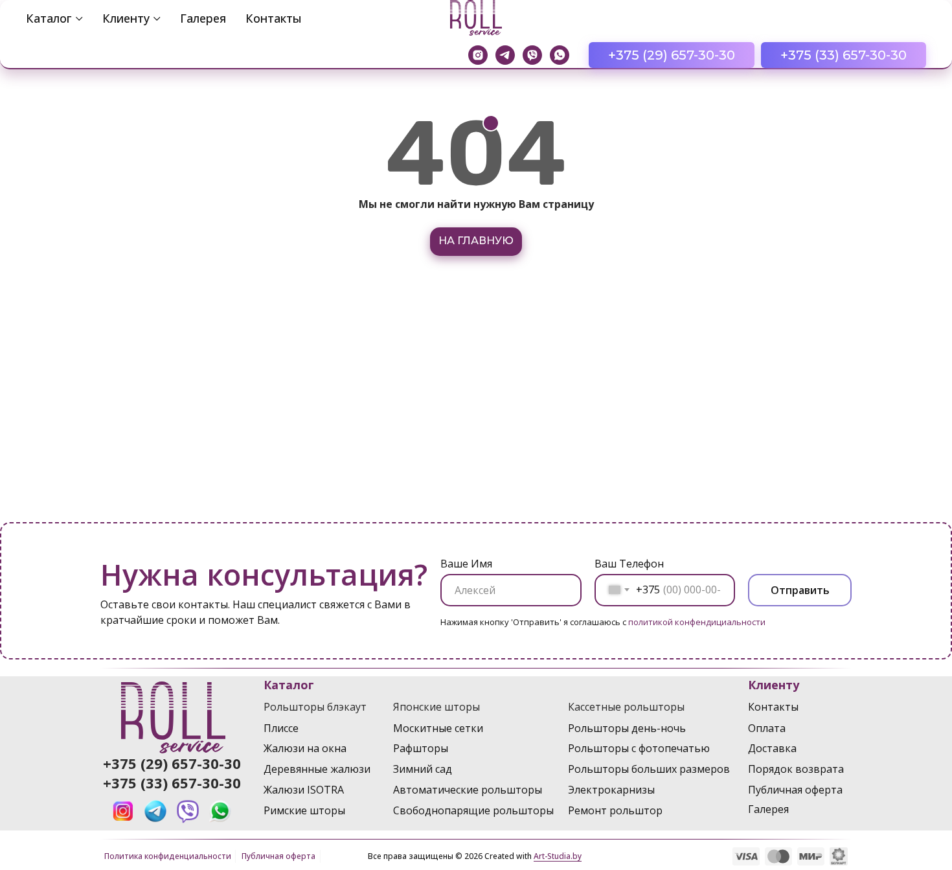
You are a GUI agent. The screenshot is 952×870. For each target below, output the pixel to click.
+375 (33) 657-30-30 (172, 782)
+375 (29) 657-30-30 (172, 763)
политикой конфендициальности (696, 622)
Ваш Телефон (629, 563)
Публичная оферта (278, 856)
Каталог (49, 18)
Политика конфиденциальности (167, 856)
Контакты (273, 18)
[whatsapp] (559, 55)
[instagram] (478, 55)
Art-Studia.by (558, 856)
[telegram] (505, 55)
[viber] (532, 55)
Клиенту (126, 18)
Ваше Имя (466, 563)
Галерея (203, 18)
